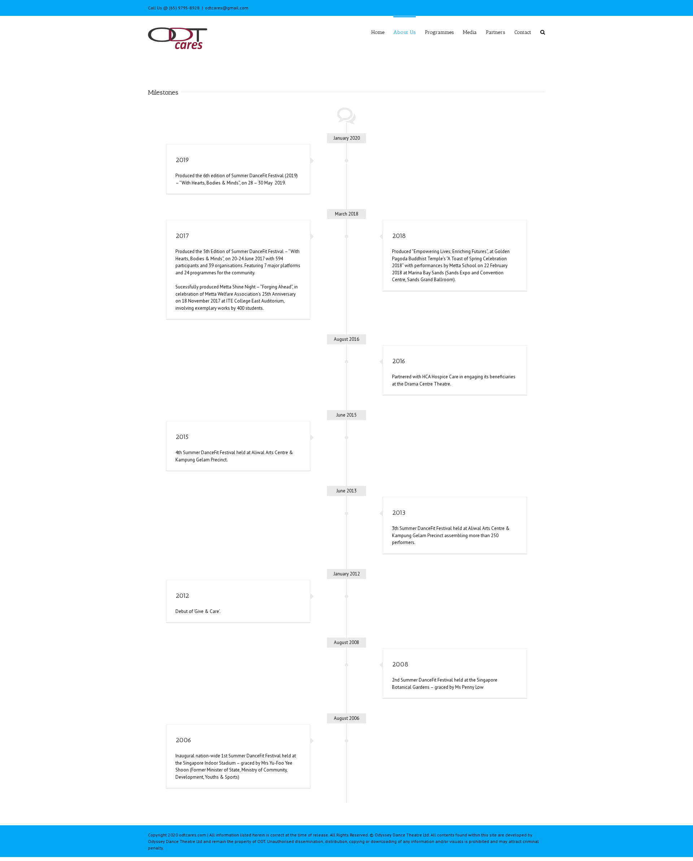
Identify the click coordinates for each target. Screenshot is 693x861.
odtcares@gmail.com (226, 7)
